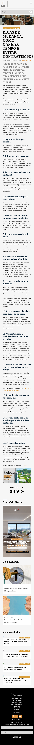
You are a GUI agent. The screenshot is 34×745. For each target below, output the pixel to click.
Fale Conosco (17, 719)
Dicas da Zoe (17, 708)
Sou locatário (25, 676)
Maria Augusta (26, 60)
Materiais (17, 706)
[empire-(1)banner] (17, 483)
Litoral (17, 709)
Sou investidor (17, 702)
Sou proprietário (17, 704)
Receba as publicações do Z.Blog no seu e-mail (17, 724)
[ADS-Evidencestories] (17, 556)
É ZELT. (25, 465)
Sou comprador (11, 28)
